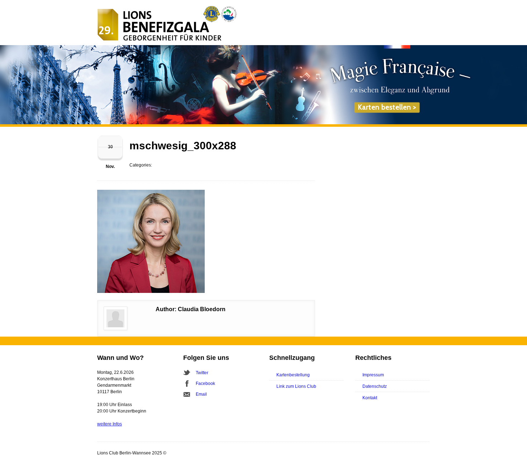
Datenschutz (374, 386)
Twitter (202, 372)
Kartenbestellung (293, 374)
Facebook (205, 383)
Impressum (373, 374)
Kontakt (369, 397)
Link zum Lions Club (296, 386)
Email (201, 394)
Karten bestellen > (387, 107)
